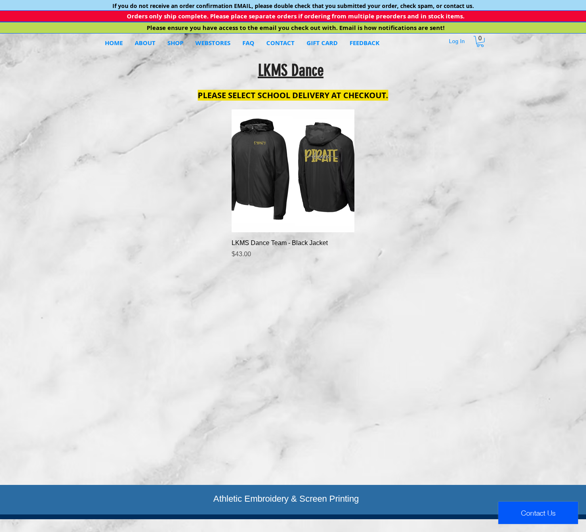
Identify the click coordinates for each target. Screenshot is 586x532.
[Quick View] (293, 170)
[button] (212, 43)
